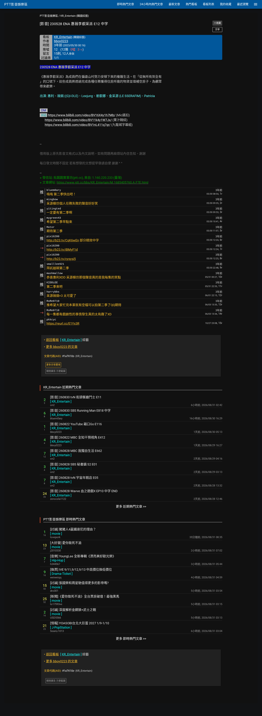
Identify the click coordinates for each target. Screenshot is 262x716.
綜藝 (66, 340)
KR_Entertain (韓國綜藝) (74, 15)
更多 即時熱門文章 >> (131, 639)
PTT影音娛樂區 (49, 15)
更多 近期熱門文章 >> (131, 506)
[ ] (60, 401)
